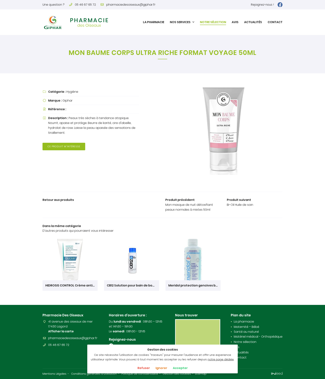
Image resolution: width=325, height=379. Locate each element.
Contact (275, 22)
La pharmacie (153, 22)
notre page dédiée (221, 359)
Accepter (180, 368)
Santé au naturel (246, 332)
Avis (235, 22)
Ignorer (161, 368)
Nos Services (180, 22)
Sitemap (201, 374)
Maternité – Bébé (246, 327)
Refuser (143, 368)
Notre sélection (213, 22)
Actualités (253, 22)
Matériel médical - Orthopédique (258, 336)
